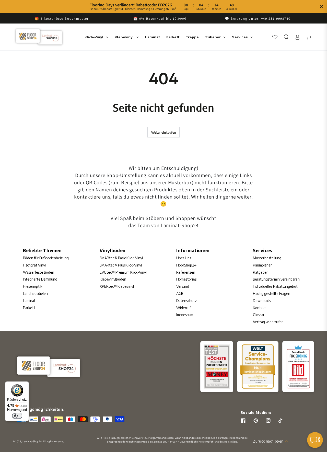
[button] (286, 37)
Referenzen (185, 272)
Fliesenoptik (32, 286)
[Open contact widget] (315, 440)
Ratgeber (260, 272)
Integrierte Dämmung (40, 279)
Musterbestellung (267, 258)
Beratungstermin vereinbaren (276, 279)
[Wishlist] (275, 37)
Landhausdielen (35, 293)
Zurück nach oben (268, 441)
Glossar (258, 314)
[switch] (17, 416)
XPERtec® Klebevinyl (117, 286)
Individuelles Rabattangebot (275, 286)
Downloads (262, 300)
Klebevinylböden (113, 279)
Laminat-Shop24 (32, 441)
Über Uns (183, 258)
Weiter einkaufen (163, 132)
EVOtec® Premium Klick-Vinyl (123, 272)
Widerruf (183, 308)
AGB (179, 293)
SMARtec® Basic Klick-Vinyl (121, 258)
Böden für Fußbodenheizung (46, 258)
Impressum (184, 314)
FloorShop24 (186, 265)
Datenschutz (186, 300)
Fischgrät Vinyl (34, 265)
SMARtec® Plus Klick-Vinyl (121, 265)
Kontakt (259, 308)
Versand (182, 286)
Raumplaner (262, 265)
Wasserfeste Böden (38, 272)
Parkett (29, 308)
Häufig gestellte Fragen (271, 293)
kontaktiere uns (92, 196)
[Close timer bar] (321, 7)
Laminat (29, 300)
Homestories (186, 279)
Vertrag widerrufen (268, 322)
